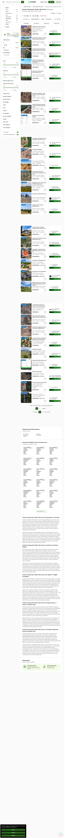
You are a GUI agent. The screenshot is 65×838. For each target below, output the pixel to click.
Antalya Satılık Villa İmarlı (38, 6)
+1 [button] (45, 119)
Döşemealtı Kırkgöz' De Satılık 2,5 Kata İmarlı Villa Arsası (39, 38)
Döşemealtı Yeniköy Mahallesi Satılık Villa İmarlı (25, 450)
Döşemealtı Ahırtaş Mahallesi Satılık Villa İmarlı (51, 493)
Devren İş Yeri (9, 13)
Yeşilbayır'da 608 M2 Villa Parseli (38, 116)
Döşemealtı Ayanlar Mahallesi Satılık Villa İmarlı (51, 472)
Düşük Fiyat (46, 23)
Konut (7, 9)
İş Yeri (7, 11)
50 (42, 412)
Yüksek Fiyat (56, 23)
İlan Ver (51, 2)
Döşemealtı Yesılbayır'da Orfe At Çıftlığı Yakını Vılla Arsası (39, 139)
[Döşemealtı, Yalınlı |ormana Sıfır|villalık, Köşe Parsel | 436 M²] (26, 253)
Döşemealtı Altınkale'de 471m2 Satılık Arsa (37, 72)
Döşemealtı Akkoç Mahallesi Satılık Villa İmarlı (25, 504)
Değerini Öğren (44, 2)
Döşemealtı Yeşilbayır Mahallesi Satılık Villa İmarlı (38, 450)
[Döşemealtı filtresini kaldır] (38, 16)
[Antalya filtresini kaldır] (28, 16)
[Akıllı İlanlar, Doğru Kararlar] (32, 2)
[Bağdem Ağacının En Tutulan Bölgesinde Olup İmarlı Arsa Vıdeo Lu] (26, 286)
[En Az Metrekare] (3, 74)
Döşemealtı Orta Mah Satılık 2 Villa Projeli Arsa (39, 272)
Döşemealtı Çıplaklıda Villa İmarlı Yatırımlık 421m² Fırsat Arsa (39, 162)
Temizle (17, 42)
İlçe (4, 47)
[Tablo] (60, 19)
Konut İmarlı (8, 16)
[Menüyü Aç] (3, 2)
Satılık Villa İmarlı (27, 6)
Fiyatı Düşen (26, 23)
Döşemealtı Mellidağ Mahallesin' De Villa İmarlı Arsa (38, 151)
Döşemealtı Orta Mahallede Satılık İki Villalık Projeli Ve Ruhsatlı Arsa (38, 395)
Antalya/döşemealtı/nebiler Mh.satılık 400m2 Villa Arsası (39, 49)
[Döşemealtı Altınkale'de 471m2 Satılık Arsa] (26, 75)
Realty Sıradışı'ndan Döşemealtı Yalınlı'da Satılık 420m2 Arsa (38, 373)
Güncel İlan (36, 23)
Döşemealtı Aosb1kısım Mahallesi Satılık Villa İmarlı (38, 504)
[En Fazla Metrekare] (18, 74)
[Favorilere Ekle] (45, 34)
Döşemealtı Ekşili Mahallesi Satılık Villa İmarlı (38, 493)
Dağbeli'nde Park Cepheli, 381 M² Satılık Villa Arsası (39, 183)
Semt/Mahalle (6, 52)
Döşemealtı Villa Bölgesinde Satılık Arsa (38, 261)
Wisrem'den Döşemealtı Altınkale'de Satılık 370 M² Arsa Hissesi (38, 61)
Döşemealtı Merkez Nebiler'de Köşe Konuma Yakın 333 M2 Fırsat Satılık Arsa (39, 339)
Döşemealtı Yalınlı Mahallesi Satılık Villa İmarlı (38, 461)
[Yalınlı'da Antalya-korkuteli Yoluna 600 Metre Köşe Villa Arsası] (26, 108)
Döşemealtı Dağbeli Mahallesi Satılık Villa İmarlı (51, 461)
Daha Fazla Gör (40, 511)
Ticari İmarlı (8, 22)
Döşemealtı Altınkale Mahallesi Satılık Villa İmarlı (51, 450)
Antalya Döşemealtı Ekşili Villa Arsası (39, 383)
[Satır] (55, 19)
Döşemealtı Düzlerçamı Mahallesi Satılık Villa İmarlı (25, 472)
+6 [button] (32, 343)
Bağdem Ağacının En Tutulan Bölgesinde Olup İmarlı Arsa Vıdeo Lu (39, 284)
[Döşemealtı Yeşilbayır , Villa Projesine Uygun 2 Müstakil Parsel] (26, 97)
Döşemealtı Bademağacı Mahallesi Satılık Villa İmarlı (25, 461)
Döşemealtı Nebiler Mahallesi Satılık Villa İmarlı (38, 483)
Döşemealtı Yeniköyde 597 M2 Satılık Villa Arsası (39, 239)
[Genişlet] (4, 9)
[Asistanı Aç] (61, 834)
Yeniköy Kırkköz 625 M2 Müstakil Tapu (37, 205)
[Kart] (57, 19)
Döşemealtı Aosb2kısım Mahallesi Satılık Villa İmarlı (51, 483)
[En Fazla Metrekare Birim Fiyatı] (18, 87)
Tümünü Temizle (43, 15)
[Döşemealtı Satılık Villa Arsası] (26, 197)
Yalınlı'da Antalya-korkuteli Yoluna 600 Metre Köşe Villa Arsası (38, 106)
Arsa (7, 15)
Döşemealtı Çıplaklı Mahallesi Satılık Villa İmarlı (25, 483)
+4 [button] (38, 386)
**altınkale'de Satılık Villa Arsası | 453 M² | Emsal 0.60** (39, 305)
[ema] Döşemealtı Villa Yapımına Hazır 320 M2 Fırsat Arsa (39, 173)
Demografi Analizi (31, 665)
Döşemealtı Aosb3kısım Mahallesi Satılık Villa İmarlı (51, 504)
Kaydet (53, 13)
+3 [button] (38, 30)
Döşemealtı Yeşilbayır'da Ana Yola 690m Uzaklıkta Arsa (39, 327)
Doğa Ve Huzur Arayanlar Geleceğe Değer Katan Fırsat (39, 228)
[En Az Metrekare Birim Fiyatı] (3, 87)
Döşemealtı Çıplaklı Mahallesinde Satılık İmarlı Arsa (38, 350)
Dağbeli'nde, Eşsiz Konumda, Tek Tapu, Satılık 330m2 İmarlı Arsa (39, 28)
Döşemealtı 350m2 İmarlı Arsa (39, 360)
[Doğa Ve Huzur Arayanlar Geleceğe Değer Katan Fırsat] (26, 231)
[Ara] (22, 2)
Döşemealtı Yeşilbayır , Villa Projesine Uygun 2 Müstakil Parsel (38, 94)
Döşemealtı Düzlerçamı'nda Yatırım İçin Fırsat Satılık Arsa (39, 316)
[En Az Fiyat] (3, 65)
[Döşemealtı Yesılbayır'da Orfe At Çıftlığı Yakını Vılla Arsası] (26, 142)
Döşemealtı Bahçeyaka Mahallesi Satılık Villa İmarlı (25, 493)
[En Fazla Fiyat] (18, 65)
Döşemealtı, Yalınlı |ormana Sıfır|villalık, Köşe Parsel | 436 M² (39, 250)
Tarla (7, 20)
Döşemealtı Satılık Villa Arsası (39, 193)
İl (3, 42)
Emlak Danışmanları (51, 665)
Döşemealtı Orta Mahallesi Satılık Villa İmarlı (38, 472)
